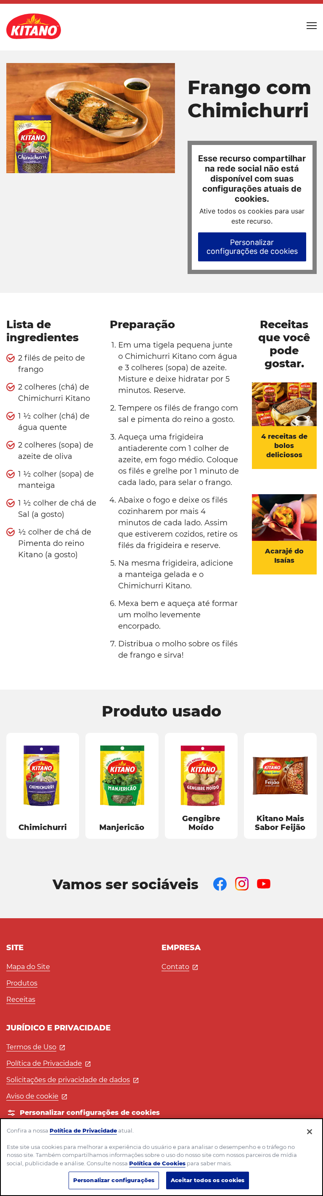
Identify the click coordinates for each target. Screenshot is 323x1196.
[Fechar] (309, 1131)
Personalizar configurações (113, 1180)
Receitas (20, 1000)
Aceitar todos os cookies (207, 1180)
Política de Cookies (157, 1163)
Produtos (21, 983)
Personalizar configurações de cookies (252, 247)
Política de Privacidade (48, 1063)
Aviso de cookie (36, 1096)
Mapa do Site (28, 967)
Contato (180, 967)
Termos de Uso (35, 1047)
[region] (161, 1157)
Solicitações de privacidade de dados (72, 1080)
